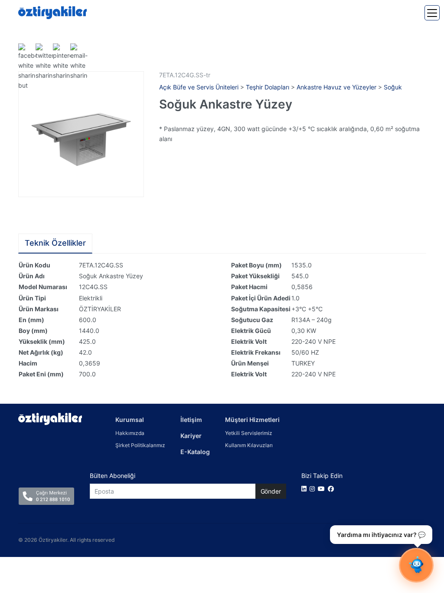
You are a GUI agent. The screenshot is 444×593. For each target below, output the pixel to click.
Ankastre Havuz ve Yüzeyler (336, 87)
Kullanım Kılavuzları (249, 445)
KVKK (413, 540)
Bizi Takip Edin (322, 475)
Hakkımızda (129, 433)
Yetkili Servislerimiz (248, 433)
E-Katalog (195, 451)
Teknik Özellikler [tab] (55, 242)
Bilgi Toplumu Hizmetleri (364, 540)
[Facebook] (332, 489)
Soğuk (393, 87)
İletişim (191, 419)
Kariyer (191, 435)
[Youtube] (323, 489)
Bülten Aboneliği (112, 475)
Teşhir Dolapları (267, 87)
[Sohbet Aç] (416, 565)
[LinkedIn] (305, 489)
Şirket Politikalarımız (140, 445)
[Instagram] (314, 489)
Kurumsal (129, 419)
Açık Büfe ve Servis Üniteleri (198, 87)
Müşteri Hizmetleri (252, 419)
